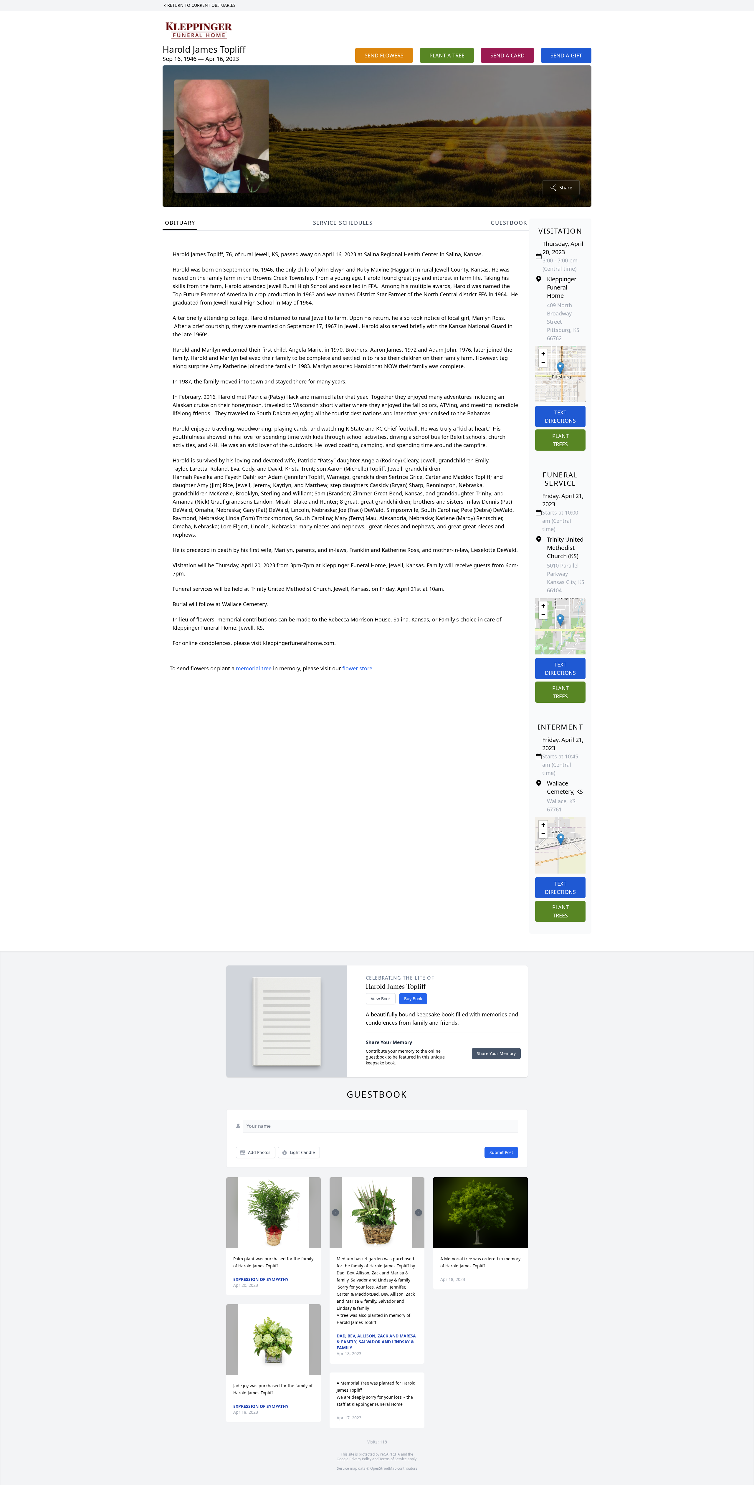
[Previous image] (335, 1212)
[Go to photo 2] (379, 1244)
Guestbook (509, 222)
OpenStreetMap (383, 1468)
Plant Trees (560, 440)
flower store (357, 668)
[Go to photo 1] (375, 1244)
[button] (560, 368)
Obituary (180, 222)
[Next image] (418, 1212)
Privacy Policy (360, 1458)
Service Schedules (343, 222)
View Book (381, 998)
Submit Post (501, 1152)
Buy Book (413, 998)
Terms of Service (393, 1458)
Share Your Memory (496, 1053)
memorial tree (254, 668)
